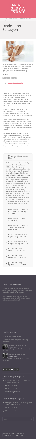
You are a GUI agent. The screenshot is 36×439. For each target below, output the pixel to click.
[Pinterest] (12, 78)
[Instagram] (9, 369)
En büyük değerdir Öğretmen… (18, 345)
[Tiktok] (17, 369)
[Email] (3, 78)
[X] (6, 78)
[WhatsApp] (15, 369)
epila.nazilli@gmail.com (12, 392)
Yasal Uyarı (19, 435)
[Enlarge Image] (18, 51)
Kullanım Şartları (9, 435)
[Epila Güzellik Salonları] (18, 9)
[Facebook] (9, 78)
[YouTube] (12, 369)
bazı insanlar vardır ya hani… (17, 354)
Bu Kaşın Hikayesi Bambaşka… (12, 336)
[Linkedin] (14, 78)
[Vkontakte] (17, 78)
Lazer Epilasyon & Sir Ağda (15, 83)
